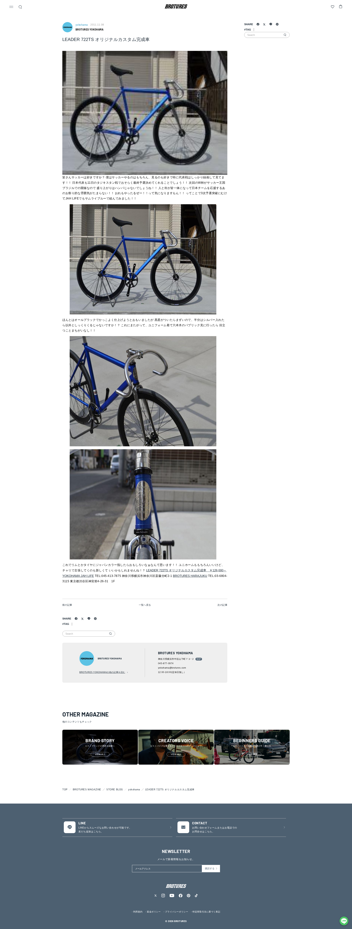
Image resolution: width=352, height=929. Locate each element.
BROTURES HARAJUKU (190, 576)
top (65, 789)
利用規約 (137, 911)
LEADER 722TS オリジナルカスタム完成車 (170, 789)
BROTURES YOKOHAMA (89, 29)
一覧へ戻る (145, 605)
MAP (199, 659)
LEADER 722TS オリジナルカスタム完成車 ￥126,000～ (186, 570)
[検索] (110, 634)
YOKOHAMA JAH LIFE (78, 576)
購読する (209, 868)
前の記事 (67, 605)
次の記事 (222, 605)
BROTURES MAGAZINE (87, 789)
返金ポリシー (154, 911)
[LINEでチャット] (344, 921)
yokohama (134, 789)
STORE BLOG (114, 789)
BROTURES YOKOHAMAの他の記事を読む (102, 672)
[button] (11, 7)
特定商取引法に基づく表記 (206, 911)
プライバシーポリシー (176, 911)
